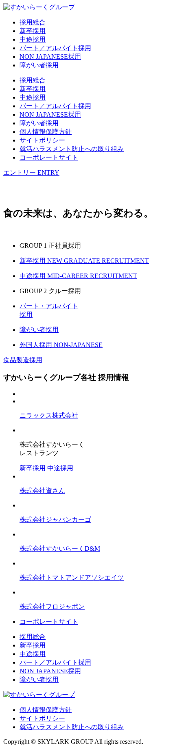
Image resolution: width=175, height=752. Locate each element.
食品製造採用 (22, 359)
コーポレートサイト (49, 157)
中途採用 (33, 39)
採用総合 (33, 22)
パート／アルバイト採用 (55, 47)
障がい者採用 (39, 65)
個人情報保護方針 (46, 131)
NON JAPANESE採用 (50, 56)
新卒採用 (33, 30)
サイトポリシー (42, 140)
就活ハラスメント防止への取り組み (72, 148)
